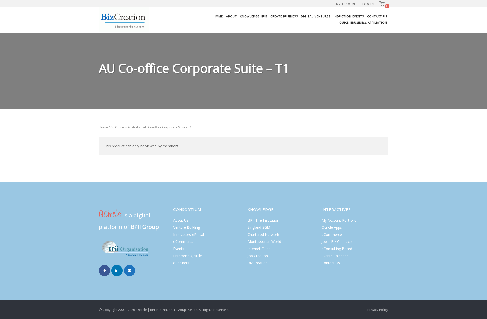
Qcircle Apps (332, 227)
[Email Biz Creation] (129, 270)
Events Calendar (335, 255)
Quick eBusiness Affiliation (363, 22)
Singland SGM (259, 227)
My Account (346, 4)
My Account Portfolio (339, 220)
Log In (368, 4)
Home (218, 16)
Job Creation (258, 255)
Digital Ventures (316, 16)
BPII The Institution (263, 220)
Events (178, 248)
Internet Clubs (259, 248)
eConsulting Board (337, 248)
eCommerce (183, 241)
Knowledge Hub (253, 16)
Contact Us (377, 16)
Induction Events (349, 16)
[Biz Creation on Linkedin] (117, 270)
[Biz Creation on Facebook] (104, 270)
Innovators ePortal (188, 234)
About (231, 16)
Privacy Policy (377, 309)
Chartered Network (263, 234)
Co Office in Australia (125, 127)
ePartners (181, 262)
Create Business (284, 16)
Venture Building (186, 227)
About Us (180, 220)
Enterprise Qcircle (187, 255)
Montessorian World (264, 241)
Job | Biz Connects (337, 241)
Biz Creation (258, 262)
